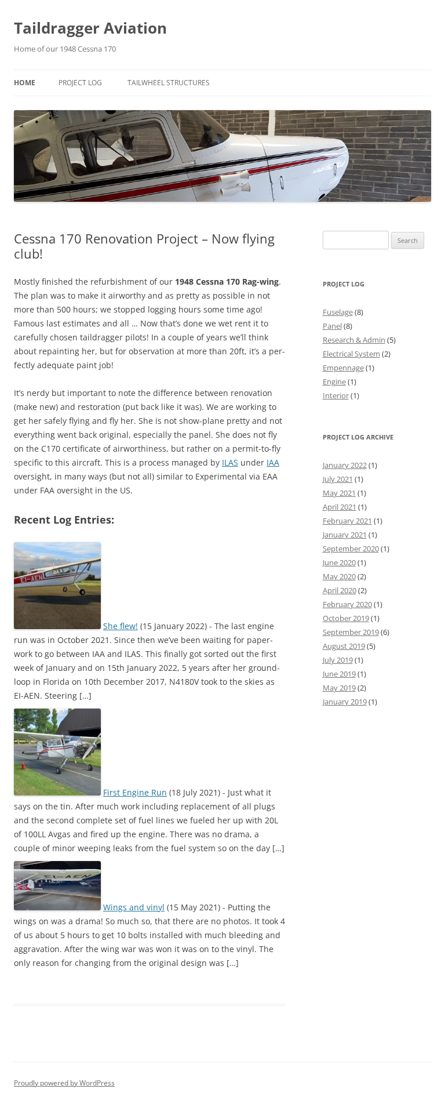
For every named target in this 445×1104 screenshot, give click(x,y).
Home (24, 83)
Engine (334, 381)
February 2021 (347, 520)
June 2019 (339, 674)
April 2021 (339, 507)
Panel (332, 326)
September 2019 (351, 632)
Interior (336, 395)
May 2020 (339, 576)
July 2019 (338, 660)
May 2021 (339, 493)
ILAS (230, 462)
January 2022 (345, 465)
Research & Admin (354, 340)
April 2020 (339, 590)
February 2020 (347, 604)
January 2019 (345, 701)
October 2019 (346, 618)
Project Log (80, 83)
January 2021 (345, 534)
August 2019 (344, 646)
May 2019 (339, 687)
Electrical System (351, 353)
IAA (273, 462)
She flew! (120, 625)
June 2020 (339, 562)
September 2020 (351, 548)
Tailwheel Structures (168, 83)
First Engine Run (135, 792)
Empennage (343, 367)
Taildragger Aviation (90, 27)
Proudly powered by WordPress (64, 1083)
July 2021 (338, 479)
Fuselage (338, 312)
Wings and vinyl (134, 907)
